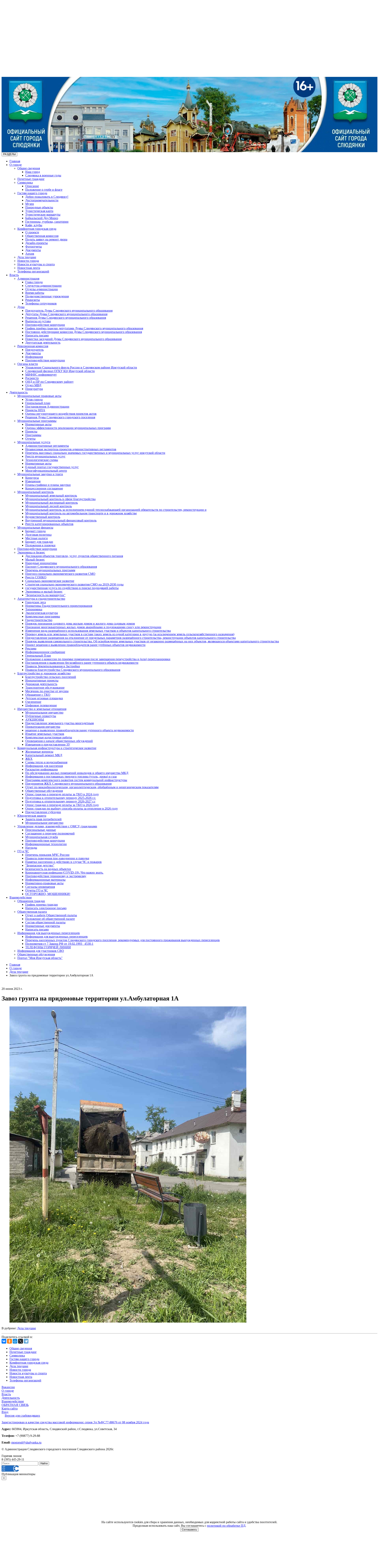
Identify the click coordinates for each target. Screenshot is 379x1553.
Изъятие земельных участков (44, 733)
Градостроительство (38, 620)
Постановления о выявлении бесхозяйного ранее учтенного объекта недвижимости (81, 662)
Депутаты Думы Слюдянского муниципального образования (66, 314)
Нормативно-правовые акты (44, 883)
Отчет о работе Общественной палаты (51, 915)
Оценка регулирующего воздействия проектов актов (61, 413)
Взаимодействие (20, 897)
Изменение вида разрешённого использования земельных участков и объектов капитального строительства (98, 630)
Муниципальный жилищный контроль (51, 502)
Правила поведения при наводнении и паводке (57, 858)
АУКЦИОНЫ (34, 719)
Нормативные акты (38, 424)
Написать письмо (37, 335)
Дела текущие (26, 257)
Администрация (28, 278)
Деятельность (18, 392)
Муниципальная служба (41, 837)
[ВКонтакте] (4, 1341)
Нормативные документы (42, 926)
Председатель (34, 349)
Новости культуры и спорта (36, 264)
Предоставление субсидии (43, 812)
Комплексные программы (42, 616)
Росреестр (32, 378)
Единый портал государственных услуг (52, 467)
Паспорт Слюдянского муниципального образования (61, 566)
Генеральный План (38, 655)
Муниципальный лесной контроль (48, 506)
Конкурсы (32, 477)
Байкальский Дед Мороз (41, 218)
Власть (14, 275)
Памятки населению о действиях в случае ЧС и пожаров (63, 862)
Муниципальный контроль (35, 492)
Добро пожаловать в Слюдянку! (46, 196)
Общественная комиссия (41, 236)
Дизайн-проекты (36, 243)
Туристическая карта (39, 211)
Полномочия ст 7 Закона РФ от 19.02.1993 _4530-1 (59, 943)
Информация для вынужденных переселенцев (48, 933)
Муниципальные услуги (33, 442)
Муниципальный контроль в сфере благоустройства (60, 499)
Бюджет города (35, 531)
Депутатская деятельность (42, 342)
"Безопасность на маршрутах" (45, 595)
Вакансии (8, 1387)
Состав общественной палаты (45, 922)
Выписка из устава (38, 321)
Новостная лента (28, 268)
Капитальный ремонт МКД (43, 755)
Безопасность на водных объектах (48, 869)
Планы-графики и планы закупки (48, 485)
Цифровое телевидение (41, 705)
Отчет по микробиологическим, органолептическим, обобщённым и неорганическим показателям (92, 787)
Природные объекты (39, 207)
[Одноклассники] (9, 1341)
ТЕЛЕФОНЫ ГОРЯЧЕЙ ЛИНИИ (48, 947)
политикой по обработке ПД (226, 1525)
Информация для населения (44, 766)
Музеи (29, 204)
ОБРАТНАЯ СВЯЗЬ (15, 1405)
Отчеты (30, 438)
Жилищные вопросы (39, 751)
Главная (14, 161)
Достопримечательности (41, 200)
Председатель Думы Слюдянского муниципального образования (69, 310)
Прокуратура (34, 388)
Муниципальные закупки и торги (40, 474)
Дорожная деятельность (41, 684)
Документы (33, 250)
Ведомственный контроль (42, 517)
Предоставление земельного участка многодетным (59, 723)
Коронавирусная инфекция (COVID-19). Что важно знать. (64, 872)
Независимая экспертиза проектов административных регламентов (70, 449)
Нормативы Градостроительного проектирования (58, 605)
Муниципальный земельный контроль (51, 495)
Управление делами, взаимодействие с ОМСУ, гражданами (57, 826)
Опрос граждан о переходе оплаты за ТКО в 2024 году (62, 794)
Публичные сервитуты (40, 716)
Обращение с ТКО (37, 694)
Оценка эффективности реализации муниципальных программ (68, 428)
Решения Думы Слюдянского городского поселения (60, 417)
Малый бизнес (35, 559)
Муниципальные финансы (35, 527)
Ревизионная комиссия (32, 346)
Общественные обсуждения (44, 790)
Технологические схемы (41, 460)
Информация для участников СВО (40, 950)
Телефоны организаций (33, 271)
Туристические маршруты (42, 214)
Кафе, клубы (33, 225)
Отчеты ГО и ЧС (36, 890)
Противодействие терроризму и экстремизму (55, 876)
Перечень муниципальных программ (50, 570)
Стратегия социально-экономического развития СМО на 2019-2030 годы (74, 584)
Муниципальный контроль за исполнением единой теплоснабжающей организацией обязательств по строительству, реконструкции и (115, 509)
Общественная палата (32, 911)
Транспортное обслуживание (45, 687)
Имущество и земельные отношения (41, 709)
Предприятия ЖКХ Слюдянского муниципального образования (68, 783)
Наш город (32, 171)
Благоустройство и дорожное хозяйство (44, 673)
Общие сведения (28, 168)
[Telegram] (26, 1341)
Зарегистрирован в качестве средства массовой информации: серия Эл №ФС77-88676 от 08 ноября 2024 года (75, 1422)
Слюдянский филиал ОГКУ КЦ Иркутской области (60, 371)
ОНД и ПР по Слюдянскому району (49, 381)
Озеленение (33, 701)
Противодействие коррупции (45, 324)
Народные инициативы (41, 563)
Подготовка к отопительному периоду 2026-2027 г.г (60, 801)
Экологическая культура (41, 613)
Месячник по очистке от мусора (46, 691)
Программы (33, 435)
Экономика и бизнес (31, 552)
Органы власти (27, 364)
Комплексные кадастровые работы (48, 737)
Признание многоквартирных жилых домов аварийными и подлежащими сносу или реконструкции (93, 627)
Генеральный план (37, 403)
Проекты (31, 431)
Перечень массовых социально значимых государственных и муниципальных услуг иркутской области (95, 452)
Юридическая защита (31, 815)
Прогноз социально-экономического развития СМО (60, 573)
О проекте (32, 232)
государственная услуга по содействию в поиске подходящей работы (72, 588)
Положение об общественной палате (50, 918)
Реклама (30, 648)
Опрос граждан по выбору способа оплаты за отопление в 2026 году (71, 808)
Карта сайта (10, 1408)
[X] (20, 1341)
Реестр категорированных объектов (49, 524)
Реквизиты (32, 300)
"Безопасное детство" (39, 865)
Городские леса (35, 602)
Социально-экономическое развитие (49, 581)
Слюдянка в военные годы (43, 175)
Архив (29, 253)
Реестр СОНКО (35, 577)
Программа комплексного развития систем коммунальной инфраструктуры (76, 780)
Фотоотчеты (33, 246)
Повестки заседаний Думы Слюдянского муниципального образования (73, 339)
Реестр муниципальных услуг (45, 456)
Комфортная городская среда (36, 228)
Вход (5, 1412)
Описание (32, 186)
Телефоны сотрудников (41, 303)
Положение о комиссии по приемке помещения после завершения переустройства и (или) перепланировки (97, 659)
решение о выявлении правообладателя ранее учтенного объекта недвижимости (79, 730)
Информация (34, 356)
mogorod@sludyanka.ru (26, 1442)
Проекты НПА (35, 410)
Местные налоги (36, 538)
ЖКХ (29, 758)
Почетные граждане (30, 179)
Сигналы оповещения (40, 886)
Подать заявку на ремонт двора (46, 239)
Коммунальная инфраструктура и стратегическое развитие (56, 748)
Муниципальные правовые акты (39, 396)
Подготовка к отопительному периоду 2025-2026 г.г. (60, 798)
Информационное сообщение (45, 652)
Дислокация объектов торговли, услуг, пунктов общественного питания (74, 556)
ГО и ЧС (23, 851)
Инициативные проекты (41, 680)
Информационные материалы (45, 879)
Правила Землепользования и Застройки (52, 666)
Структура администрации (43, 285)
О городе (15, 164)
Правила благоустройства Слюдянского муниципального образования (72, 669)
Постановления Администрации (47, 406)
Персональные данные (40, 830)
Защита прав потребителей (43, 819)
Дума (20, 307)
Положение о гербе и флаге (43, 189)
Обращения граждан (31, 901)
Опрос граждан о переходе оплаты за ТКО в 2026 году (62, 805)
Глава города (34, 282)
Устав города (34, 399)
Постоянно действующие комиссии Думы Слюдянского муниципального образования (83, 332)
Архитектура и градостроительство (41, 598)
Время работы (34, 292)
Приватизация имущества (42, 726)
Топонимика (33, 609)
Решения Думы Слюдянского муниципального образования (65, 317)
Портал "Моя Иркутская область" (40, 958)
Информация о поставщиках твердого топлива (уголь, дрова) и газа (71, 776)
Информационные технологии (46, 844)
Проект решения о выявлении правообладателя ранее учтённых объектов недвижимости (85, 645)
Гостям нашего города (32, 193)
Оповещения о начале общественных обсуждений (59, 741)
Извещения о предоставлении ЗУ (47, 744)
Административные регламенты (47, 445)
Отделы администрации (41, 289)
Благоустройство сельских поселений (50, 677)
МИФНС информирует (41, 374)
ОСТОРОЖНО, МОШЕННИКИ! (47, 894)
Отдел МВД (33, 385)
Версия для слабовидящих (22, 1415)
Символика (25, 182)
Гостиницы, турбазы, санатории (46, 221)
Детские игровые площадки (44, 698)
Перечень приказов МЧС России (47, 854)
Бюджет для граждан (39, 541)
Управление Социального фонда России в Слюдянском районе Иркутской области (81, 367)
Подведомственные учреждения (47, 296)
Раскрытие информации (41, 769)
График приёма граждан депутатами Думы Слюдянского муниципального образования (84, 328)
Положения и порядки (40, 545)
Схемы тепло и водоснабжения (46, 762)
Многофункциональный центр (46, 470)
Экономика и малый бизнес (44, 591)
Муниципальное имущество (44, 712)
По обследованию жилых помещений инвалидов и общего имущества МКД (76, 773)
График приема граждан (41, 904)
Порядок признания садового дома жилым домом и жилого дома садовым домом (80, 623)
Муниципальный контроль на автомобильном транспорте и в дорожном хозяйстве (81, 513)
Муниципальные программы (36, 420)
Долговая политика (38, 534)
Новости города (28, 260)
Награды (31, 847)
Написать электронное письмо (46, 908)
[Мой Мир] (15, 1341)
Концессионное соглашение (44, 488)
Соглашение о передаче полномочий (50, 833)
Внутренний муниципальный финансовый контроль (61, 520)
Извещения (32, 481)
